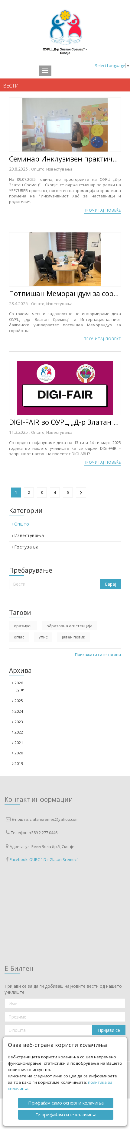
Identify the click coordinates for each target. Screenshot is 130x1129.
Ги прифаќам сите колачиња (65, 1114)
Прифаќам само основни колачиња (66, 1103)
